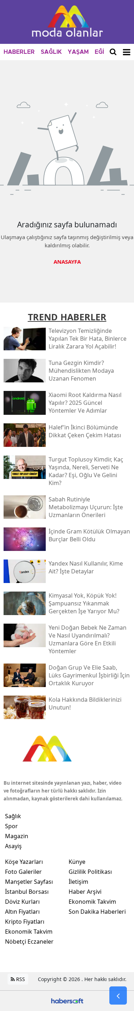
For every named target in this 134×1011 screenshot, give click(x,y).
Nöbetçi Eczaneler (29, 941)
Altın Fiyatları (22, 911)
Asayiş (13, 846)
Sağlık (13, 816)
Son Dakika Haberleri (97, 911)
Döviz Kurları (22, 902)
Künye (77, 862)
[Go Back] (118, 995)
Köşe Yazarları (24, 862)
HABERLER (19, 52)
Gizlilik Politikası (90, 872)
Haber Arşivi (85, 892)
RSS (20, 979)
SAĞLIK (51, 52)
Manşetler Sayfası (29, 882)
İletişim (78, 882)
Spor (11, 826)
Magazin (16, 836)
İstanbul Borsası (27, 892)
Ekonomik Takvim (29, 931)
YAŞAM (78, 52)
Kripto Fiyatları (24, 921)
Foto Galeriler (23, 872)
